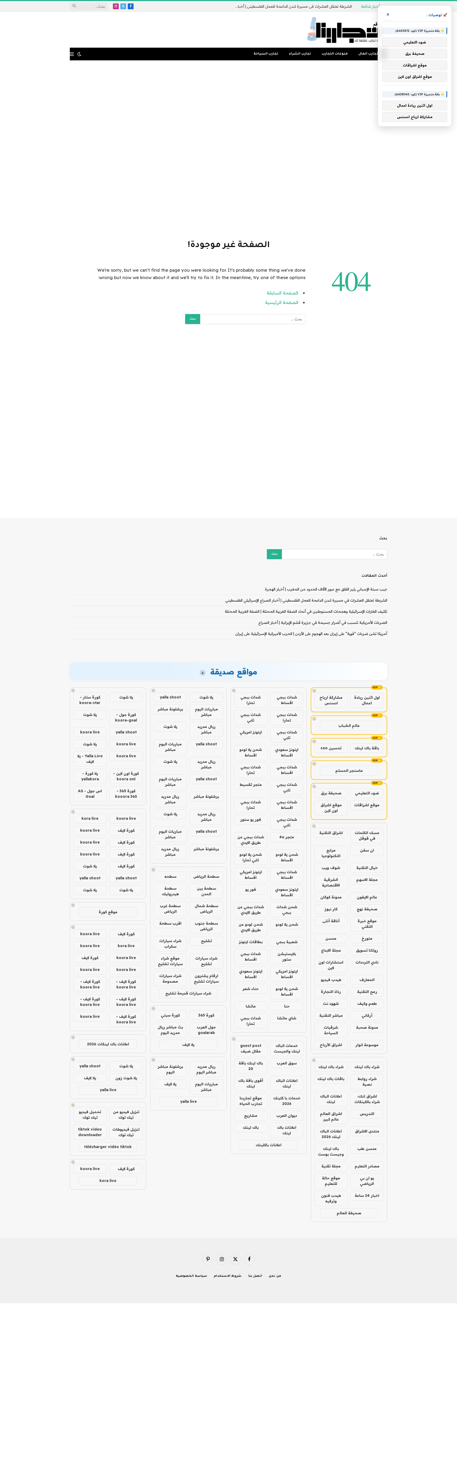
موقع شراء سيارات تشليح (170, 961)
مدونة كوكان (331, 897)
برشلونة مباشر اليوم (170, 1069)
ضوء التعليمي (367, 793)
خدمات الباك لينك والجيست (287, 1048)
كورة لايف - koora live (126, 984)
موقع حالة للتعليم (331, 1181)
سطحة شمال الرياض (206, 908)
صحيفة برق (331, 793)
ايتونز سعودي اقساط (286, 752)
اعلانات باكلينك (268, 1145)
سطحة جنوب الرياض (206, 926)
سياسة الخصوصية (191, 1276)
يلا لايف (188, 1044)
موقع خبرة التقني (367, 924)
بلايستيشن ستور (286, 956)
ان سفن (367, 850)
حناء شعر (251, 988)
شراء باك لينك (367, 1066)
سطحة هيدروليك (170, 891)
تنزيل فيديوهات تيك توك (126, 1132)
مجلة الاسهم (367, 879)
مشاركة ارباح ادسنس (330, 700)
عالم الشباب (349, 725)
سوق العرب (287, 1063)
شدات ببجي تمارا (250, 700)
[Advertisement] (228, 149)
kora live (89, 818)
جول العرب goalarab (206, 1030)
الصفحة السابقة (282, 292)
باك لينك (251, 1127)
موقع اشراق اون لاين (331, 808)
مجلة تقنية (331, 1166)
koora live (90, 732)
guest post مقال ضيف (250, 1048)
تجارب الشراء (300, 54)
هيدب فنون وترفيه (331, 1198)
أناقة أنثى (331, 921)
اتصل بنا (255, 1276)
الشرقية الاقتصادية (331, 882)
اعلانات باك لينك (286, 1130)
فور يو (250, 889)
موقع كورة (108, 912)
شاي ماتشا (286, 1018)
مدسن (330, 938)
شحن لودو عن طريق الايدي (251, 927)
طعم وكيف (367, 1003)
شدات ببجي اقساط (287, 700)
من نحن (275, 1276)
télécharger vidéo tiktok (108, 1146)
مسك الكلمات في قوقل (367, 835)
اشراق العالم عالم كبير (331, 1116)
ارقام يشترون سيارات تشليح (206, 978)
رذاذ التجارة (331, 991)
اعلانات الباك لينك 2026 (331, 1134)
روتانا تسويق (367, 950)
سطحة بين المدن (206, 891)
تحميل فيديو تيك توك (90, 1114)
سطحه (170, 876)
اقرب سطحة (170, 923)
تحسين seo (331, 748)
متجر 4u (286, 837)
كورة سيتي (170, 1015)
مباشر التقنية (331, 1015)
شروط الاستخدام (228, 1276)
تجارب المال (368, 54)
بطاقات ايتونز (251, 941)
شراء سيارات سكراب (170, 943)
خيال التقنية (367, 867)
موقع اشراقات (367, 805)
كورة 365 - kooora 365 (126, 794)
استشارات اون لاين (330, 965)
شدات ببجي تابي (250, 717)
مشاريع (250, 1115)
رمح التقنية (367, 991)
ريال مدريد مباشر (206, 729)
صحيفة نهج (367, 909)
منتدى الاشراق (367, 1131)
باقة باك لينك (367, 748)
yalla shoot (170, 697)
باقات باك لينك (330, 1078)
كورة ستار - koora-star (89, 700)
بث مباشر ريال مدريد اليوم (170, 1030)
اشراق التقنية (331, 832)
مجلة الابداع (331, 950)
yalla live (188, 1101)
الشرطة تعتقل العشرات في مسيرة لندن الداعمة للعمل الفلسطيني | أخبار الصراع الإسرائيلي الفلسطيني (292, 6)
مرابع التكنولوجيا (331, 853)
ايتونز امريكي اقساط (251, 875)
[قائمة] (72, 54)
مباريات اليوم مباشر (206, 712)
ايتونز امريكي (251, 732)
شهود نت (331, 1003)
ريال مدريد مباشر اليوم (206, 1069)
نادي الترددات (366, 962)
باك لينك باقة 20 (251, 1066)
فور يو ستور (250, 819)
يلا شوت (206, 697)
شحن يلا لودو (287, 924)
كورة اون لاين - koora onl (126, 776)
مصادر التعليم (367, 1166)
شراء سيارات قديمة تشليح (188, 993)
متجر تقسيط (251, 784)
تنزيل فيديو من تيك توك (126, 1114)
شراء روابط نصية (367, 1081)
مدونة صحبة (367, 1027)
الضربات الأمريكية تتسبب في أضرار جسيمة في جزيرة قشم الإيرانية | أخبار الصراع (322, 622)
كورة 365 (206, 1015)
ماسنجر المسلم (349, 770)
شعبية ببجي (287, 941)
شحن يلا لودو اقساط (250, 752)
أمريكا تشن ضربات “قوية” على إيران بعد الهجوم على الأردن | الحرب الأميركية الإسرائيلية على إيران (311, 633)
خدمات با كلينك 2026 (286, 1101)
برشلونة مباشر (170, 709)
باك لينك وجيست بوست (331, 1151)
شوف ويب (331, 867)
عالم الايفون (367, 897)
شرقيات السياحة (331, 1030)
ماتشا (251, 1006)
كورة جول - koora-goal (126, 717)
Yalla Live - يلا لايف (90, 759)
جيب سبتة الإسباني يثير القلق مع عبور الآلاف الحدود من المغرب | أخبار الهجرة (326, 589)
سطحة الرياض (206, 876)
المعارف (366, 979)
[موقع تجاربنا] (345, 30)
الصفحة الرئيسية (281, 302)
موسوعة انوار (366, 1044)
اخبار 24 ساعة (367, 1195)
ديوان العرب (286, 1115)
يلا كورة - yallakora (90, 776)
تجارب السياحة (266, 54)
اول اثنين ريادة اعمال (367, 700)
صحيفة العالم (349, 1213)
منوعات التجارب (335, 54)
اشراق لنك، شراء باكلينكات (367, 1099)
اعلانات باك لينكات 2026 (108, 1044)
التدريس (367, 1113)
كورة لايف (126, 830)
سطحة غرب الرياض (170, 908)
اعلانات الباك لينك (331, 1099)
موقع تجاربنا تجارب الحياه (250, 1101)
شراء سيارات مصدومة (170, 978)
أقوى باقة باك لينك (250, 1083)
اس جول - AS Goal (90, 794)
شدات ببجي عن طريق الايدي (250, 840)
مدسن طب (367, 1148)
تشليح (206, 940)
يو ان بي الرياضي (367, 1181)
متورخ (367, 938)
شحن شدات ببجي (286, 909)
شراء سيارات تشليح (206, 961)
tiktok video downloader (90, 1132)
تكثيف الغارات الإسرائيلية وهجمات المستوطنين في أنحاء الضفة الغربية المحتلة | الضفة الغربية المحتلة (306, 611)
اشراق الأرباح (331, 1044)
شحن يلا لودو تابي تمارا (250, 857)
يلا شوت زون (126, 1078)
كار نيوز (331, 909)
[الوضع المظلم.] (79, 54)
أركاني (367, 1015)
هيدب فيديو (331, 979)
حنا (287, 1006)
